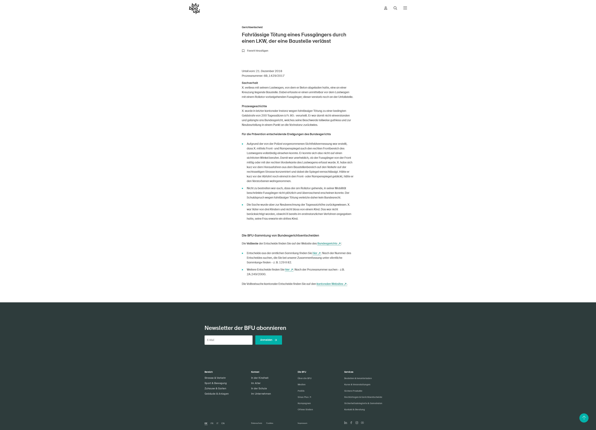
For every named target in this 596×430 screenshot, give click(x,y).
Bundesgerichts (327, 243)
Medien (302, 384)
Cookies (269, 423)
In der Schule (259, 388)
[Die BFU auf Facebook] (351, 422)
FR (212, 423)
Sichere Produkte (353, 390)
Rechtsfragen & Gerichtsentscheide (363, 397)
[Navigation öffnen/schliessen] (405, 8)
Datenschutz (256, 423)
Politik (301, 390)
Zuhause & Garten (215, 388)
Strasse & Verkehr (215, 378)
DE (206, 423)
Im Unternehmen (261, 393)
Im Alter (256, 383)
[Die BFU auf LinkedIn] (345, 423)
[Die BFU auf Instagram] (356, 423)
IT (217, 423)
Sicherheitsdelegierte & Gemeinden (363, 403)
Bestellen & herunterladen (358, 378)
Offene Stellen (305, 409)
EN (222, 423)
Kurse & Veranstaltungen (357, 384)
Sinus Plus (303, 397)
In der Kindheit (260, 378)
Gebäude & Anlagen (217, 393)
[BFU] (194, 8)
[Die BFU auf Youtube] (362, 422)
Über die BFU (305, 378)
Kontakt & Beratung (354, 409)
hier (315, 253)
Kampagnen (304, 403)
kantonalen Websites (330, 284)
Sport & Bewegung (216, 383)
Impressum (302, 423)
